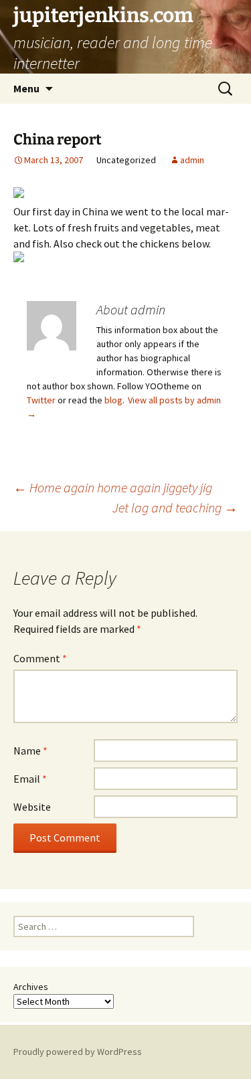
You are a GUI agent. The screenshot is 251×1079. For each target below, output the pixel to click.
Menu (26, 88)
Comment (40, 658)
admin (192, 160)
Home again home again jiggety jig (112, 487)
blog (113, 400)
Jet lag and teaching (175, 507)
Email (30, 778)
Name (30, 750)
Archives (30, 987)
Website (32, 806)
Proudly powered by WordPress (77, 1052)
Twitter (41, 400)
